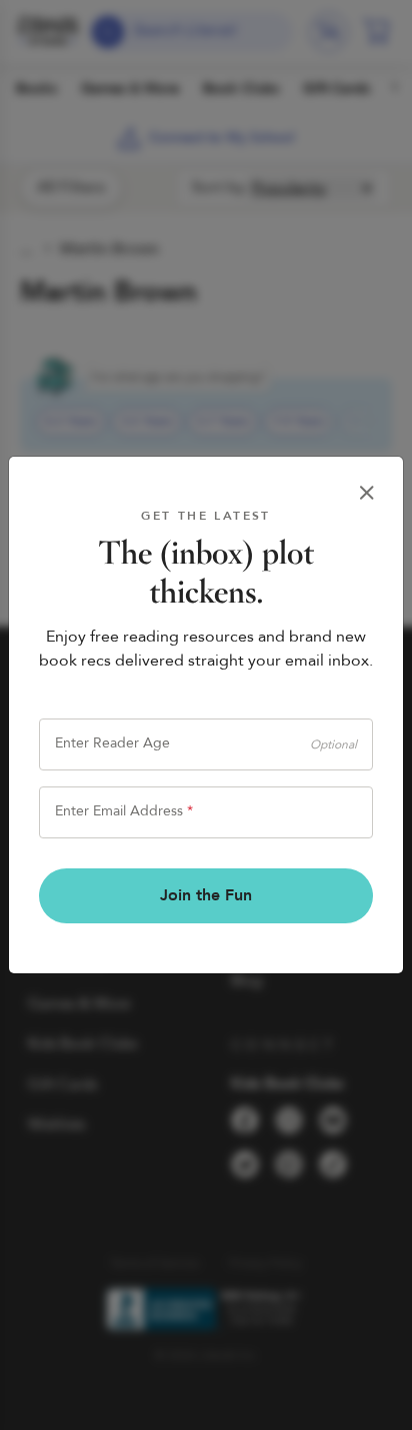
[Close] (367, 493)
